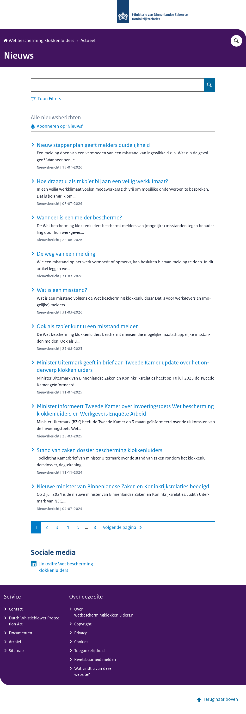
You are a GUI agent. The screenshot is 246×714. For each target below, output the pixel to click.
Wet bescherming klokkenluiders (41, 40)
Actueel (87, 40)
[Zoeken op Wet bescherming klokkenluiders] (236, 41)
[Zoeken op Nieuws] (209, 85)
